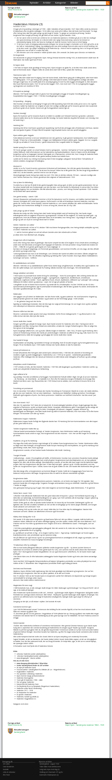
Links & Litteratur (9, 772)
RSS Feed (6, 775)
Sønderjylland (19, 17)
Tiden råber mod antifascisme (50, 767)
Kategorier (60, 2)
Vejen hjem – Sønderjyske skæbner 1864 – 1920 (84, 9)
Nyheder (34, 2)
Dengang (11, 2)
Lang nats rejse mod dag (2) (49, 769)
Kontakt (6, 769)
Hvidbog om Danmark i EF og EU (51, 772)
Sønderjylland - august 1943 (49, 764)
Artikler (47, 2)
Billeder (74, 2)
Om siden (6, 764)
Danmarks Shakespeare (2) (49, 775)
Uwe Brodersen (8, 767)
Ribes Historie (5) (15, 9)
